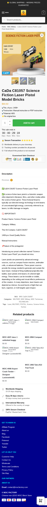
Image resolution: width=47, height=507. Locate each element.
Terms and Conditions (10, 467)
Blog (3, 434)
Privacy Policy (7, 470)
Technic (23, 307)
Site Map (5, 473)
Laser (9, 304)
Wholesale (6, 463)
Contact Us (6, 460)
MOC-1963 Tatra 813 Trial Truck (33, 366)
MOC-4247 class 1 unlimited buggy (9, 338)
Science (30, 304)
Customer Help (8, 457)
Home (4, 27)
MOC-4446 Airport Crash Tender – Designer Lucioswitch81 (10, 373)
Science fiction (39, 304)
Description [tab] (7, 174)
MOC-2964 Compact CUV (33, 338)
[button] (42, 35)
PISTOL (23, 304)
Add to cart (28, 123)
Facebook (6, 437)
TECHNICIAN (23, 302)
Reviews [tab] (7, 180)
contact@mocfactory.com (17, 487)
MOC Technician (37, 299)
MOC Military (11, 27)
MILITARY (16, 299)
